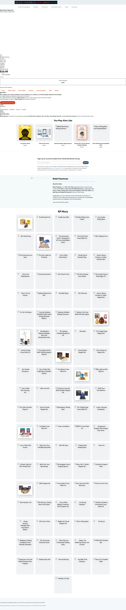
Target (50, 90)
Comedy (23, 109)
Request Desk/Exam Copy (7, 102)
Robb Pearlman (5, 57)
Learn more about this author (61, 202)
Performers (45, 7)
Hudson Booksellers (41, 90)
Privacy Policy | (22, 605)
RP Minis (2, 66)
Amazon (3, 90)
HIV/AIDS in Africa (56, 7)
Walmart (56, 90)
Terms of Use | (16, 605)
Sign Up (85, 162)
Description (3, 92)
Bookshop (31, 90)
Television (12, 109)
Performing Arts (4, 109)
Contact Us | (28, 605)
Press (66, 7)
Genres (18, 109)
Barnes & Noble (11, 90)
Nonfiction (2, 106)
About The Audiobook (24, 7)
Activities (35, 7)
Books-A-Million (22, 90)
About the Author (4, 114)
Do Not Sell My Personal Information (38, 605)
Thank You (74, 7)
